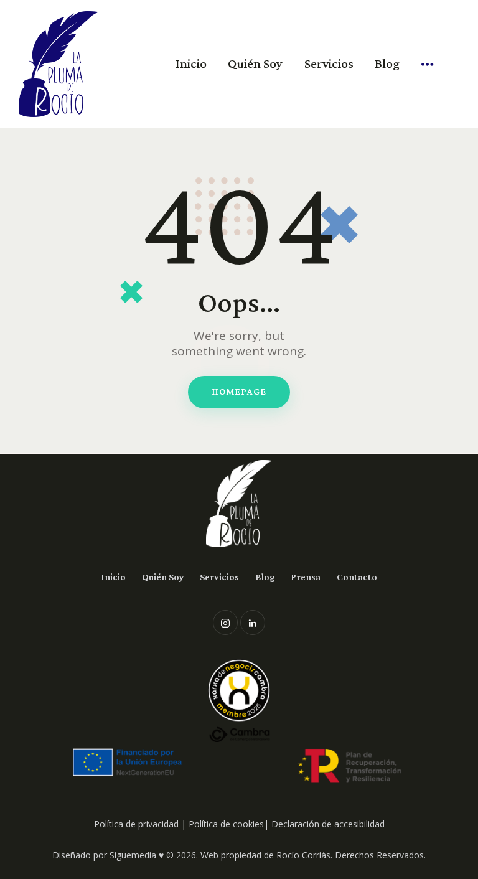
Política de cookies (226, 824)
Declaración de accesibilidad (328, 824)
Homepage (239, 392)
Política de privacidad (136, 824)
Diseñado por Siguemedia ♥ (108, 855)
